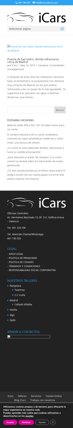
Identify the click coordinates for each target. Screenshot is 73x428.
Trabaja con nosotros (42, 400)
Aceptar (10, 422)
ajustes (29, 416)
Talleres (22, 396)
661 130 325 (14, 238)
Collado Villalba (23, 304)
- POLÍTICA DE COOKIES (20, 262)
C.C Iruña (20, 295)
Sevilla (13, 309)
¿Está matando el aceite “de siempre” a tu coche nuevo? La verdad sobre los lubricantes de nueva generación (35, 161)
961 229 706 (19, 227)
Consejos (43, 65)
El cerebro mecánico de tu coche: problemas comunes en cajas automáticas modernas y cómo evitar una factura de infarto (35, 138)
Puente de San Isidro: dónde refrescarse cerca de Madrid (33, 60)
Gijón (13, 320)
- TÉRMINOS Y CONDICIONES (23, 266)
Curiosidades (56, 65)
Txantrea (20, 289)
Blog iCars (20, 400)
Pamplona (15, 285)
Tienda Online (54, 396)
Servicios (36, 396)
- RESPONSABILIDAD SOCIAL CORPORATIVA (31, 270)
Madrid (14, 300)
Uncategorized (15, 69)
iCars (15, 65)
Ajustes (42, 422)
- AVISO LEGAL (15, 253)
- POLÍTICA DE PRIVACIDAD (22, 258)
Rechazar (26, 422)
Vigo (12, 315)
